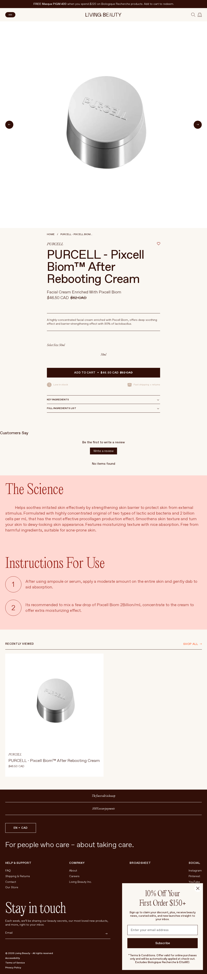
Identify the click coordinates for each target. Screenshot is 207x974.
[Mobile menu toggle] (10, 14)
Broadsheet (140, 863)
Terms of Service (15, 962)
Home (51, 234)
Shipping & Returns (17, 876)
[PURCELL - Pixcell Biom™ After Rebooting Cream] (54, 715)
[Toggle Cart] (200, 15)
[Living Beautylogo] (103, 15)
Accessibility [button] (12, 958)
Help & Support (18, 863)
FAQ (8, 870)
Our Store (11, 887)
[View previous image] (9, 125)
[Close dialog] (197, 888)
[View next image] (198, 125)
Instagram (195, 870)
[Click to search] (193, 15)
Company (76, 863)
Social (194, 863)
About (73, 870)
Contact (10, 882)
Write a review (103, 451)
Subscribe (162, 943)
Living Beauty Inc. (80, 882)
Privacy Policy (13, 967)
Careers (74, 876)
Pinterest (194, 876)
